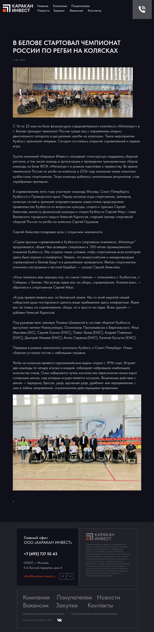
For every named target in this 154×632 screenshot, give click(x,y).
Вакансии (36, 605)
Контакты (94, 10)
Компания (60, 6)
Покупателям (74, 597)
